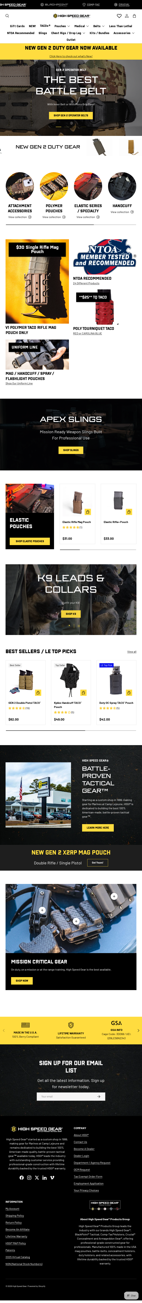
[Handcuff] (122, 186)
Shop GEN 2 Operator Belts (71, 115)
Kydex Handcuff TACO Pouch (68, 704)
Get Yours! (97, 862)
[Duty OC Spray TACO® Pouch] (116, 680)
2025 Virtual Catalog (18, 1257)
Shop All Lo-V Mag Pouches (71, 614)
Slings (43, 33)
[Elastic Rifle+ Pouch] (119, 501)
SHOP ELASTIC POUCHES (30, 541)
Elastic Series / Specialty (88, 208)
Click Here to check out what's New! (71, 56)
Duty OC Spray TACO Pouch (116, 702)
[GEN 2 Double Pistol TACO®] (25, 680)
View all (131, 651)
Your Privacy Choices (86, 1190)
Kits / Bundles (99, 33)
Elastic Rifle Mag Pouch (77, 521)
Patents (10, 1250)
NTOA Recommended (20, 33)
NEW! (32, 26)
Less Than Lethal (120, 26)
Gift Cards (17, 26)
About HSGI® (81, 1135)
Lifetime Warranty (16, 1236)
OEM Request (82, 1169)
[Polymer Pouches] (54, 186)
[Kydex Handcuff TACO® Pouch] (71, 680)
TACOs (45, 26)
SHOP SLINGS (71, 450)
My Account (12, 1208)
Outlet (71, 40)
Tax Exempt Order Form (88, 1176)
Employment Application (89, 1183)
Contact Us (80, 1141)
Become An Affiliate (18, 1229)
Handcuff (122, 206)
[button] (134, 16)
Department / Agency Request (92, 1162)
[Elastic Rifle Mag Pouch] (77, 501)
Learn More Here (98, 828)
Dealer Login (81, 1155)
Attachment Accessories (20, 208)
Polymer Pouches (54, 208)
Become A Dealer (84, 1148)
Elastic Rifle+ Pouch (116, 521)
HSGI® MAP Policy (16, 1243)
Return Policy (14, 1222)
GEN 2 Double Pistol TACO (24, 702)
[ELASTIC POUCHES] (30, 498)
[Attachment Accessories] (20, 186)
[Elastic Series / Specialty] (88, 186)
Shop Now (22, 981)
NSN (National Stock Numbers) (24, 1263)
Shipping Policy (15, 1215)
